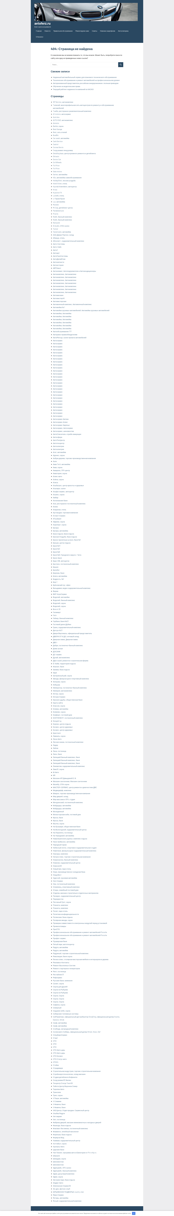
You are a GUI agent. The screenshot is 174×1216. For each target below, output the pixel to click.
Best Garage (57, 129)
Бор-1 (55, 582)
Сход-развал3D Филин (62, 1080)
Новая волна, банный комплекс (65, 860)
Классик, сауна (59, 706)
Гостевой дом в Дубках (62, 624)
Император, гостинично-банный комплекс (70, 688)
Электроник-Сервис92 (62, 1186)
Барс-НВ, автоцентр (61, 561)
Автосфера (57, 437)
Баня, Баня (57, 558)
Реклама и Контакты (61, 962)
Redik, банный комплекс (62, 217)
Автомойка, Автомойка (62, 313)
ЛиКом (55, 748)
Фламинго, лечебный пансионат (66, 1131)
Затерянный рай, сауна (62, 676)
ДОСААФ (56, 651)
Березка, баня (58, 573)
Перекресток (58, 899)
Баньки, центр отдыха (62, 543)
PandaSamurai (58, 211)
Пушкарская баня (60, 941)
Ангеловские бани (60, 500)
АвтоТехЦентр (59, 440)
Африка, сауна (59, 522)
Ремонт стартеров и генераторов (66, 968)
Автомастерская (59, 301)
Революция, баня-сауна (62, 956)
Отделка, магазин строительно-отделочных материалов (75, 893)
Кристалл (57, 733)
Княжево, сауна (59, 712)
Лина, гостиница (59, 751)
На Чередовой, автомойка (63, 836)
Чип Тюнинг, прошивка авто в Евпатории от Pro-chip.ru (74, 1153)
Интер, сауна (58, 694)
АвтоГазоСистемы (60, 256)
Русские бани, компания (62, 980)
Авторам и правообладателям (65, 334)
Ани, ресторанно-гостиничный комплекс (69, 504)
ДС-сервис (57, 654)
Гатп (54, 615)
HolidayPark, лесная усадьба (64, 180)
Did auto (56, 156)
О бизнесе (39, 37)
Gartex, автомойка (60, 174)
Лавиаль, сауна (59, 736)
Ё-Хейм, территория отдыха (64, 664)
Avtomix (56, 123)
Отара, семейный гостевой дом (65, 890)
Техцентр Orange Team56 (63, 1083)
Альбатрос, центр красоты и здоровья (68, 485)
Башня (55, 567)
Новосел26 (57, 866)
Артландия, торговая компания (65, 513)
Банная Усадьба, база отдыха (65, 537)
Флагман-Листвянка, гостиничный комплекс (70, 1128)
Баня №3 (56, 549)
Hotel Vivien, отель (60, 183)
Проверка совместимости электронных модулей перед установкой (80, 923)
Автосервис (58, 340)
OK (133, 1213)
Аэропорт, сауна (59, 525)
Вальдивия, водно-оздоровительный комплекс (72, 588)
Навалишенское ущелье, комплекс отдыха (70, 839)
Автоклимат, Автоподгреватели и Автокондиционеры (74, 271)
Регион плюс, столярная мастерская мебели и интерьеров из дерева (80, 959)
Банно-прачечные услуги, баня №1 (67, 540)
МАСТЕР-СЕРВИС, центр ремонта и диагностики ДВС (75, 787)
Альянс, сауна (58, 494)
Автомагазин (58, 295)
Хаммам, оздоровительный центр (66, 1140)
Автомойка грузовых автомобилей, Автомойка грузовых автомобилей (81, 310)
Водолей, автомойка (61, 597)
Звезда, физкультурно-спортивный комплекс (71, 679)
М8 (54, 775)
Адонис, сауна (59, 455)
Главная (39, 31)
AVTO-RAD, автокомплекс (63, 120)
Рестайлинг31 (58, 974)
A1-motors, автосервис (62, 114)
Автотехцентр (58, 443)
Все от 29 (56, 609)
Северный (57, 1008)
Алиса (55, 482)
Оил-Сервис (58, 881)
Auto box (56, 117)
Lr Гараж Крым (59, 199)
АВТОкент (57, 268)
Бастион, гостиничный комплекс (66, 564)
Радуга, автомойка (60, 947)
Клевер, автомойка (60, 709)
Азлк (55, 461)
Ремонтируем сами (82, 31)
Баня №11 (56, 546)
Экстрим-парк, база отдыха (64, 1180)
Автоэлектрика (123, 31)
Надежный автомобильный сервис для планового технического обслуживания (85, 77)
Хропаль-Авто (58, 1147)
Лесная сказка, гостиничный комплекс (68, 742)
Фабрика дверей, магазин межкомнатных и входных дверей (77, 1122)
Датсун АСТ (58, 630)
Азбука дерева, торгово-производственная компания (74, 458)
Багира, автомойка (60, 531)
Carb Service (58, 141)
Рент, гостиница (59, 971)
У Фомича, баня (59, 1104)
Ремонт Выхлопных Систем (64, 965)
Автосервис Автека (61, 419)
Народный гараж (60, 845)
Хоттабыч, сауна (60, 1144)
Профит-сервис (59, 938)
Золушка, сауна (59, 682)
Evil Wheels (57, 162)
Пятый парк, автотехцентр (63, 944)
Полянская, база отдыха (62, 917)
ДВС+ (55, 642)
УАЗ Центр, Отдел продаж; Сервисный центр (71, 1110)
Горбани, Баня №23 (61, 621)
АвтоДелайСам (59, 259)
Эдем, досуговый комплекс (63, 1174)
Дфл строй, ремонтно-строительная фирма (70, 661)
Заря (55, 673)
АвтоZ (55, 250)
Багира (56, 528)
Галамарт (57, 612)
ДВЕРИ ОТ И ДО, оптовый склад (66, 636)
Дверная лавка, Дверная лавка (65, 639)
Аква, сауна (57, 467)
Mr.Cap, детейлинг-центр (63, 208)
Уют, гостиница (59, 1119)
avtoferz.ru (42, 23)
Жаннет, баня (58, 667)
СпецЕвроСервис (60, 1035)
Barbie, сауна (58, 126)
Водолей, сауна (59, 603)
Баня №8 (56, 552)
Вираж (55, 591)
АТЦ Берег (57, 519)
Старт (55, 1038)
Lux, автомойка (59, 202)
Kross (55, 190)
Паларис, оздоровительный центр (67, 896)
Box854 (55, 135)
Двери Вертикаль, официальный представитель (72, 633)
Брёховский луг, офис (62, 585)
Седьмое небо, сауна (61, 1011)
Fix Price (56, 165)
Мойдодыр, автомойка (62, 805)
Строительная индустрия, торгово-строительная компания (77, 1071)
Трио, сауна (58, 1095)
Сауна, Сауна (58, 996)
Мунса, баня (58, 818)
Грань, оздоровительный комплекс (67, 627)
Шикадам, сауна (59, 1159)
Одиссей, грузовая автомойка (65, 878)
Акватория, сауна (60, 473)
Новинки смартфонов (107, 31)
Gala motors (57, 171)
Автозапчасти (58, 262)
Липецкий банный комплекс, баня (66, 757)
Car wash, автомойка (61, 138)
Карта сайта (58, 703)
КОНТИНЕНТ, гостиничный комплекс (68, 718)
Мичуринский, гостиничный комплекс (68, 802)
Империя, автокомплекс (62, 691)
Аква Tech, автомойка (61, 464)
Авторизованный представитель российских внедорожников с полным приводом (85, 83)
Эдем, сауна (58, 1177)
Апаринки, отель (59, 510)
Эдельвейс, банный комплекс (65, 1171)
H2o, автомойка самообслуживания (67, 178)
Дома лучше (58, 648)
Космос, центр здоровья (62, 727)
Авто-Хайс (57, 247)
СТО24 (55, 1062)
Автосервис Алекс (60, 422)
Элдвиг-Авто (58, 1183)
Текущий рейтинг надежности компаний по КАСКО (73, 89)
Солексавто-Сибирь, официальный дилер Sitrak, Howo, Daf (76, 1032)
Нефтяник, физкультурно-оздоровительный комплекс (74, 851)
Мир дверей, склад (60, 796)
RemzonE (56, 223)
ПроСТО (56, 929)
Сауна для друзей (60, 987)
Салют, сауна (58, 983)
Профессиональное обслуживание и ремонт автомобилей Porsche (80, 932)
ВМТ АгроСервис (60, 594)
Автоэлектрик (58, 446)
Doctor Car (57, 159)
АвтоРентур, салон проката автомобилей (69, 337)
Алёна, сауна (58, 479)
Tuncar (55, 229)
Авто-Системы (59, 244)
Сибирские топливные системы (65, 1014)
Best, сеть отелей (60, 132)
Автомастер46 (59, 298)
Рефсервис (57, 977)
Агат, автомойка (59, 452)
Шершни (56, 1156)
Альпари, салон (59, 488)
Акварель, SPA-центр (61, 470)
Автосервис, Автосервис (63, 428)
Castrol (55, 144)
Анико (55, 507)
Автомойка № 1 (59, 307)
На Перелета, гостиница (63, 833)
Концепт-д (57, 721)
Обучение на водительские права (66, 86)
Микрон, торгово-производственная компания (71, 793)
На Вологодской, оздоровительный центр (70, 830)
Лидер (55, 745)
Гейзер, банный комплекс (63, 618)
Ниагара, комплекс (60, 854)
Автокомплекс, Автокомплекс (64, 274)
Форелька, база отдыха (62, 1134)
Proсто (55, 214)
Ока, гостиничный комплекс (64, 884)
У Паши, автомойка (60, 1098)
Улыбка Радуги (59, 1113)
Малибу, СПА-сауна (61, 784)
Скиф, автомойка (60, 1023)
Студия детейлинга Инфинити (65, 1077)
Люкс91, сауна (58, 769)
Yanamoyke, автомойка (62, 232)
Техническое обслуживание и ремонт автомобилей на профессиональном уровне (86, 80)
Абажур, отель (59, 238)
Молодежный (58, 811)
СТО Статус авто (60, 1059)
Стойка (56, 1065)
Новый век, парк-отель (62, 869)
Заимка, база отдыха (61, 670)
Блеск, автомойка (60, 576)
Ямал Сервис (58, 1195)
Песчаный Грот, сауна (62, 902)
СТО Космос (58, 1056)
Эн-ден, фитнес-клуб (61, 1189)
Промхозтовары (59, 926)
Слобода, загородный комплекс (65, 1029)
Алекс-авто (57, 476)
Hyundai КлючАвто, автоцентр (65, 186)
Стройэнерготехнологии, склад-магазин (69, 1074)
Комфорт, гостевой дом (62, 715)
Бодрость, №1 (58, 579)
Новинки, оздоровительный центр (66, 863)
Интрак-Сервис (59, 697)
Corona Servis (58, 147)
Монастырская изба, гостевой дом (67, 814)
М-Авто (56, 772)
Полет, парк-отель (60, 911)
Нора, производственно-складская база (69, 872)
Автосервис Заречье (61, 425)
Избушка (56, 685)
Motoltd (56, 205)
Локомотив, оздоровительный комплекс (69, 766)
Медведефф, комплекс (62, 790)
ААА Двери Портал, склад (63, 235)
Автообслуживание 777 (62, 331)
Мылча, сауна (58, 824)
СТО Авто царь (59, 1050)
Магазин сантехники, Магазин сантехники (70, 781)
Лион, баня (57, 754)
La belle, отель (58, 196)
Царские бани (58, 1150)
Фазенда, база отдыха (62, 1125)
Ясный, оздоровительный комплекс (67, 1201)
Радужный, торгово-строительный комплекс (71, 953)
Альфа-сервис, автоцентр (63, 491)
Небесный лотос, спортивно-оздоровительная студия (74, 848)
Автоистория (58, 265)
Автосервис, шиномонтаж (63, 431)
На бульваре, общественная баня (66, 826)
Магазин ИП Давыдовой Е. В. (64, 778)
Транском (57, 1092)
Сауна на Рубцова (60, 990)
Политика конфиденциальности (66, 914)
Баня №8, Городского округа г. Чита (67, 555)
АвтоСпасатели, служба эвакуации (67, 434)
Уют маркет (57, 1116)
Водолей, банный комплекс (64, 600)
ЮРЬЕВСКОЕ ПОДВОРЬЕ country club (68, 1192)
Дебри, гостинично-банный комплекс (68, 645)
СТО (54, 1041)
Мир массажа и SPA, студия (64, 799)
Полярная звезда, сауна (62, 920)
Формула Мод (58, 1137)
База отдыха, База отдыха (63, 534)
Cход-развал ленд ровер (63, 150)
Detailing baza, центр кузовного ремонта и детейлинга (74, 153)
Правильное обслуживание (63, 31)
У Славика (57, 1101)
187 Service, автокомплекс (63, 102)
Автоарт (56, 253)
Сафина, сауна (59, 1005)
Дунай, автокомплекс (61, 657)
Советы (94, 31)
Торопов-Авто (58, 1089)
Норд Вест (57, 875)
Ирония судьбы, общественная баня (67, 700)
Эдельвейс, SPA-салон (62, 1168)
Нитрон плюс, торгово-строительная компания (72, 857)
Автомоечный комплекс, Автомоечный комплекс (72, 304)
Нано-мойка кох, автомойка (64, 842)
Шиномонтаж (58, 1162)
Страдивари (58, 1068)
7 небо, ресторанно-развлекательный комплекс (72, 111)
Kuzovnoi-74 (57, 193)
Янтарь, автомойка (60, 1198)
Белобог (56, 570)
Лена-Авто (57, 739)
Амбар (55, 497)
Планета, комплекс (60, 905)
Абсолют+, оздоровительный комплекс (68, 241)
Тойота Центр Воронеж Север (65, 1086)
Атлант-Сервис (59, 516)
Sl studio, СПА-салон (61, 226)
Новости (47, 31)
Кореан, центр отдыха (62, 724)
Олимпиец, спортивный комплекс (66, 887)
